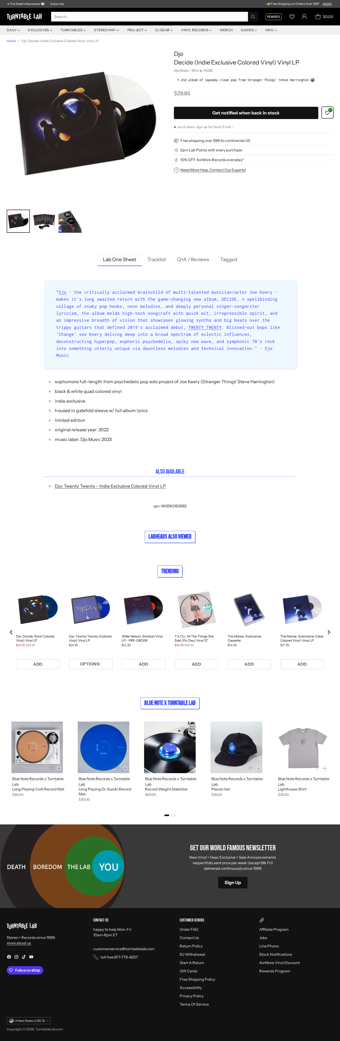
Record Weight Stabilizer (166, 789)
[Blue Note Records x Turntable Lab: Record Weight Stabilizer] (170, 747)
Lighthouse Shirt (292, 789)
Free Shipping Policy (197, 979)
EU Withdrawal (192, 954)
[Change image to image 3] (70, 221)
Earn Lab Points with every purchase (211, 150)
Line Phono (269, 946)
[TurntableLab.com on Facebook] (9, 957)
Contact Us (189, 937)
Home (11, 41)
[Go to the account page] (304, 16)
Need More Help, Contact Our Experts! (213, 170)
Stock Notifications (275, 954)
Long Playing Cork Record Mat (38, 789)
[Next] (332, 762)
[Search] (253, 16)
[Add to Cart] (59, 768)
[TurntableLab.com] (25, 16)
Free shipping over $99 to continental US (215, 140)
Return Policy (191, 946)
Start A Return (192, 962)
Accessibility (191, 987)
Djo (178, 53)
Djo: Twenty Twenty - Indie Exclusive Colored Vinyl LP (110, 486)
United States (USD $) (30, 1021)
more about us (19, 943)
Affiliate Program (274, 929)
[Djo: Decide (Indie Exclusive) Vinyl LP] (86, 125)
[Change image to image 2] (44, 221)
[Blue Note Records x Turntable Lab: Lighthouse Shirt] (303, 747)
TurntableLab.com (49, 1029)
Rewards (273, 16)
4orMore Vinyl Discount (279, 962)
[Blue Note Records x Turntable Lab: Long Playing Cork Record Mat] (37, 747)
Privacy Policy (192, 996)
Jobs (263, 937)
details (327, 4)
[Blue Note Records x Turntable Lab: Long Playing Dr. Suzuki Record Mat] (103, 747)
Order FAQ (189, 929)
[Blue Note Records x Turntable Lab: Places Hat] (236, 747)
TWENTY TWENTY (205, 327)
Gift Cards (188, 971)
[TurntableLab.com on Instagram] (16, 957)
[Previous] (8, 762)
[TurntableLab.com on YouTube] (31, 957)
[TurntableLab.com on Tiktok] (24, 957)
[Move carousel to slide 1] (166, 815)
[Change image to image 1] (18, 221)
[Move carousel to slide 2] (173, 815)
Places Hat (220, 789)
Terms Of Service (194, 1004)
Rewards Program (274, 971)
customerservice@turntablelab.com (124, 948)
